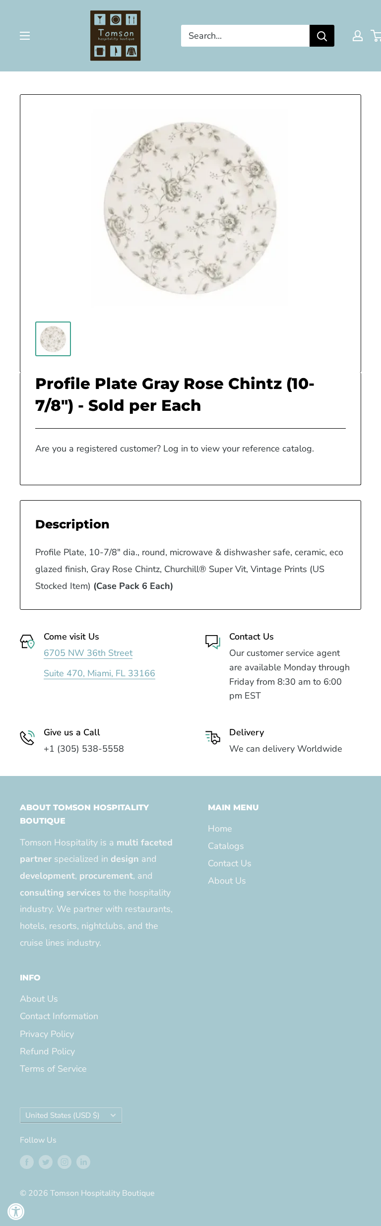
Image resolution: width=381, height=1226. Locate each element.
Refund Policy (47, 1051)
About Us (227, 881)
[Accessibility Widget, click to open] (16, 1211)
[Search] (322, 36)
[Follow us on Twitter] (46, 1162)
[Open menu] (25, 36)
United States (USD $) (62, 1115)
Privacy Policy (47, 1034)
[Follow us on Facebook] (27, 1162)
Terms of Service (53, 1069)
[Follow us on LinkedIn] (83, 1162)
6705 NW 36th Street (88, 653)
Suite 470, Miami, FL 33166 (99, 673)
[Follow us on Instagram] (64, 1162)
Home (220, 829)
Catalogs (226, 846)
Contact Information (59, 1016)
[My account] (358, 35)
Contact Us (230, 863)
